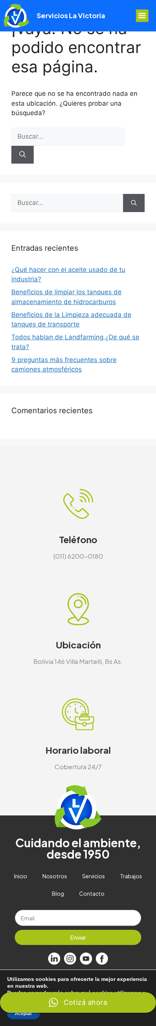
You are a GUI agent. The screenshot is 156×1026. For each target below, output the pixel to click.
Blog (58, 893)
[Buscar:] (68, 136)
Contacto (92, 893)
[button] (142, 15)
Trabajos (131, 876)
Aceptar (23, 1013)
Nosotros (54, 876)
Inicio (20, 876)
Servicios (93, 876)
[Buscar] (22, 155)
